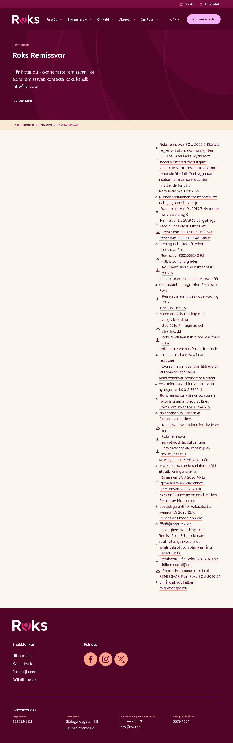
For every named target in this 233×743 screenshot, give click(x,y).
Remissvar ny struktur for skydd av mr (190, 427)
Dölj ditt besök (24, 679)
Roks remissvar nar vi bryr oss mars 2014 (191, 340)
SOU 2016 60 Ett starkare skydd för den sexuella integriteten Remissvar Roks (188, 284)
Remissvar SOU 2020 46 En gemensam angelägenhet (183, 480)
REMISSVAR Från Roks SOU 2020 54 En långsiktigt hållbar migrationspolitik (190, 582)
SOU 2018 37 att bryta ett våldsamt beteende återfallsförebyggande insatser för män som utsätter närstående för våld (188, 176)
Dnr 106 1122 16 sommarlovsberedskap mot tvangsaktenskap (182, 314)
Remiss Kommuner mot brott (186, 570)
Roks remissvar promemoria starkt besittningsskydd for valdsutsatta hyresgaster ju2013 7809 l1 (187, 384)
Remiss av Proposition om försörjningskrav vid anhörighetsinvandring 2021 (182, 524)
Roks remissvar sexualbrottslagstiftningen (183, 439)
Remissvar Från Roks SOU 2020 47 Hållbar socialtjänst (189, 562)
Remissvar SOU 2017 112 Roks (187, 232)
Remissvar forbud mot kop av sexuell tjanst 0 (185, 451)
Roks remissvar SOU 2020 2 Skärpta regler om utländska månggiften (190, 147)
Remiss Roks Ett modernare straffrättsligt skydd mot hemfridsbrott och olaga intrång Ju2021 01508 (185, 544)
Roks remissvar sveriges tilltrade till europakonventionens (189, 369)
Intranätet (212, 4)
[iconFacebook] (90, 659)
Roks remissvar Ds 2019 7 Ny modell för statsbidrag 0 (190, 211)
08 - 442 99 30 (131, 721)
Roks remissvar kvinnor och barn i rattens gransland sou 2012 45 (187, 398)
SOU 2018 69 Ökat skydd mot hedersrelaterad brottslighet (185, 159)
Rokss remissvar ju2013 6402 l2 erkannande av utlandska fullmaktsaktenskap (184, 413)
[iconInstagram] (105, 659)
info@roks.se (129, 727)
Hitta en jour (22, 655)
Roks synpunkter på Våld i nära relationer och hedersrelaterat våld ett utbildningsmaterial (187, 465)
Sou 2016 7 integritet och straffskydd (183, 328)
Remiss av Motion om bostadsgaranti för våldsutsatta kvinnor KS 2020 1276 (185, 506)
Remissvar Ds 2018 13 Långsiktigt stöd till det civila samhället (187, 223)
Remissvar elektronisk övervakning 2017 (190, 299)
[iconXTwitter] (121, 659)
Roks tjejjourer (23, 671)
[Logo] (116, 625)
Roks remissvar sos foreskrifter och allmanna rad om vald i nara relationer (188, 354)
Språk (189, 4)
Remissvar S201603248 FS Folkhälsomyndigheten (182, 258)
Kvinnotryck (22, 663)
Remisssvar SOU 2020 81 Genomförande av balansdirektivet (188, 492)
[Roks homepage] (25, 19)
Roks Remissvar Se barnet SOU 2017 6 (188, 270)
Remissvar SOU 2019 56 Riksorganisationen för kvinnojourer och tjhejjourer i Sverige (188, 197)
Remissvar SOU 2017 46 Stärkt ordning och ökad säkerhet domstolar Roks (185, 244)
